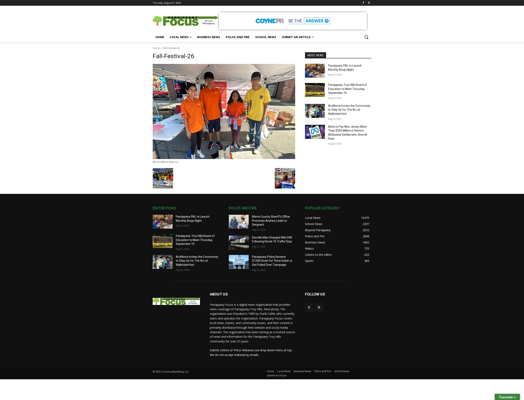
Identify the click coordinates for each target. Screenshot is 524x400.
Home (156, 48)
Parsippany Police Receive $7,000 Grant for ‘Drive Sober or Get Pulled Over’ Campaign (272, 260)
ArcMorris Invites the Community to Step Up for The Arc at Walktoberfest (349, 109)
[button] (366, 37)
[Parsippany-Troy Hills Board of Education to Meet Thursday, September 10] (315, 90)
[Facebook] (363, 3)
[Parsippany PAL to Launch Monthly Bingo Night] (315, 71)
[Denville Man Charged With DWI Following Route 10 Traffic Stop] (239, 243)
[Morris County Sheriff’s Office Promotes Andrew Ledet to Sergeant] (239, 222)
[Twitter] (369, 3)
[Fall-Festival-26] (224, 111)
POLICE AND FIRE (243, 208)
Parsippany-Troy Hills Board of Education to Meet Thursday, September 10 (347, 88)
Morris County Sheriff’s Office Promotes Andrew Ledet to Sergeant (271, 220)
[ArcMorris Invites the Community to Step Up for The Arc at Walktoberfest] (315, 111)
